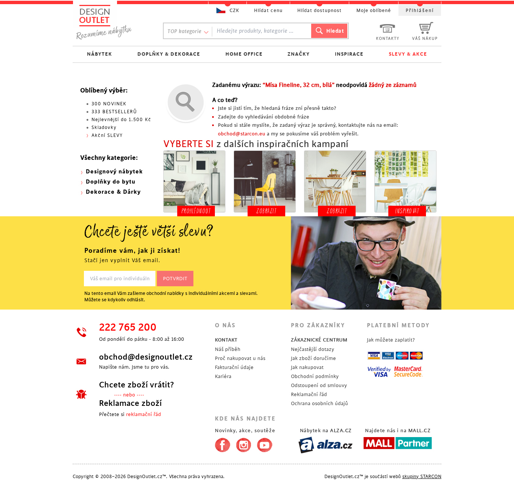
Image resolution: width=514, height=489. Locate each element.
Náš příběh (227, 349)
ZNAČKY (298, 54)
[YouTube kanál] (264, 443)
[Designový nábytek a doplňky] (111, 22)
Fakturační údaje (234, 367)
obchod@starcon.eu (241, 134)
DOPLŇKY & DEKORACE (168, 54)
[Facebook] (220, 443)
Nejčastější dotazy (312, 349)
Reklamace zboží (130, 403)
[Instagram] (243, 443)
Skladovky (104, 127)
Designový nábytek (114, 172)
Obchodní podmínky (315, 376)
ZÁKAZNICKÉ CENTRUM (319, 340)
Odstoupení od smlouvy (319, 385)
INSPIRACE (349, 54)
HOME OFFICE (244, 54)
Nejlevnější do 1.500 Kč (121, 119)
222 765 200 (128, 327)
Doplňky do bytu (110, 182)
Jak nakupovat (307, 367)
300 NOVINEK (108, 103)
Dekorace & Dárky (113, 192)
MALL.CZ (419, 430)
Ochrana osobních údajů (319, 403)
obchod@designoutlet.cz (146, 356)
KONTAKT (226, 340)
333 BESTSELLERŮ (114, 111)
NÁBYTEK (99, 54)
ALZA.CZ (341, 430)
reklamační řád (143, 414)
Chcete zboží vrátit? (136, 384)
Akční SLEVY (107, 135)
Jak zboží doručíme (313, 358)
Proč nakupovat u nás (240, 358)
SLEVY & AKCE (408, 54)
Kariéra (223, 376)
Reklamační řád (309, 394)
